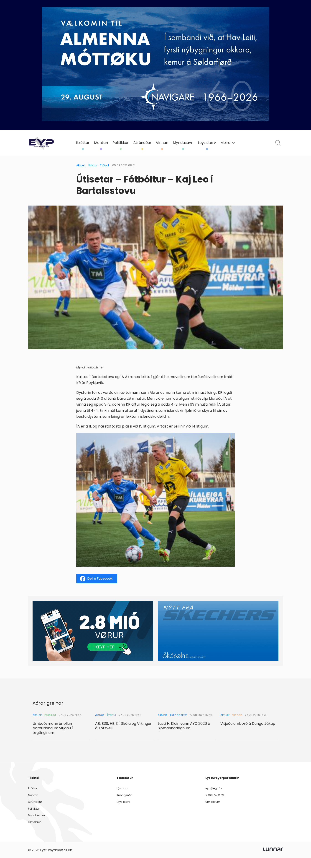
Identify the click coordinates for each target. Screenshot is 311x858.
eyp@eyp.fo (213, 788)
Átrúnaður (142, 142)
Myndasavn (183, 142)
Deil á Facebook (99, 578)
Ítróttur (82, 142)
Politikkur (120, 142)
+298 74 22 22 (214, 795)
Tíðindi (105, 165)
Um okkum (212, 802)
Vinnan (162, 142)
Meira (225, 142)
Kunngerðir (124, 795)
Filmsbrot (34, 822)
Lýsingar (122, 788)
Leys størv (207, 142)
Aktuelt (80, 165)
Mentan (101, 142)
